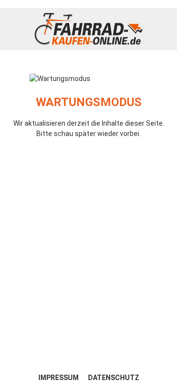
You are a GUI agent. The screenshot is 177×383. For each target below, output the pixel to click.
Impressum (59, 378)
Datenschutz (113, 378)
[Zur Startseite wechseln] (88, 29)
